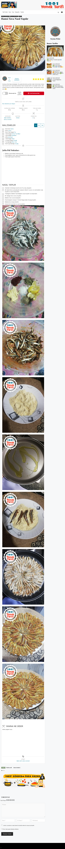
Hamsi (12, 128)
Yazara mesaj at (16, 79)
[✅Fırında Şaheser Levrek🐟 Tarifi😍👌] (49, 65)
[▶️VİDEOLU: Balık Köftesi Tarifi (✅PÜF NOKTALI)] (49, 72)
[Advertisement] (23, 169)
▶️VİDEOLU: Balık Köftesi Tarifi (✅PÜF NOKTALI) (58, 73)
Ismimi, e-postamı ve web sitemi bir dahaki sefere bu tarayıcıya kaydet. (18, 825)
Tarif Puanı (3, 800)
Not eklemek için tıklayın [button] (8, 103)
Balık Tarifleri (14, 16)
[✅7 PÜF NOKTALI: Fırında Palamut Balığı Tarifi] (49, 86)
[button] (58, 12)
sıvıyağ (15, 140)
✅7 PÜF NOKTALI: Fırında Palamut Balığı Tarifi (58, 87)
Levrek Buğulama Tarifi (57, 80)
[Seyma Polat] (55, 31)
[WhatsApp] (58, 22)
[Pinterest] (54, 22)
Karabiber (14, 135)
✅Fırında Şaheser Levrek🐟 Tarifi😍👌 (58, 66)
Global (17, 117)
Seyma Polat (9, 79)
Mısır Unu (14, 142)
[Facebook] (50, 22)
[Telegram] (62, 22)
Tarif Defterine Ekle (34, 93)
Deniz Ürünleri (5, 16)
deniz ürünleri (26, 761)
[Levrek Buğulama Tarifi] (49, 79)
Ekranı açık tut (12, 93)
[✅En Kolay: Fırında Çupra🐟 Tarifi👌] (55, 50)
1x (35, 125)
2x (39, 125)
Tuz (15, 132)
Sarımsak (10, 137)
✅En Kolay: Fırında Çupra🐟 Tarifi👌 (54, 60)
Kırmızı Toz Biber (16, 133)
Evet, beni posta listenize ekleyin (10, 829)
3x (42, 125)
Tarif (20, 16)
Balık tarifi (19, 761)
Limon (9, 130)
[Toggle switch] (5, 93)
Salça (13, 138)
